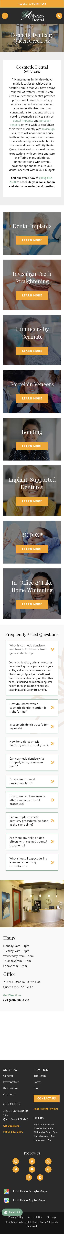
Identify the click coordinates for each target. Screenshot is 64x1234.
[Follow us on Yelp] (48, 1169)
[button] (5, 16)
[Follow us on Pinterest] (15, 1169)
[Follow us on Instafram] (15, 1161)
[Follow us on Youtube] (32, 1169)
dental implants (23, 120)
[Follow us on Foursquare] (29, 1177)
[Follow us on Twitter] (48, 1161)
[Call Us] (59, 16)
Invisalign (48, 129)
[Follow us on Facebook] (32, 1161)
